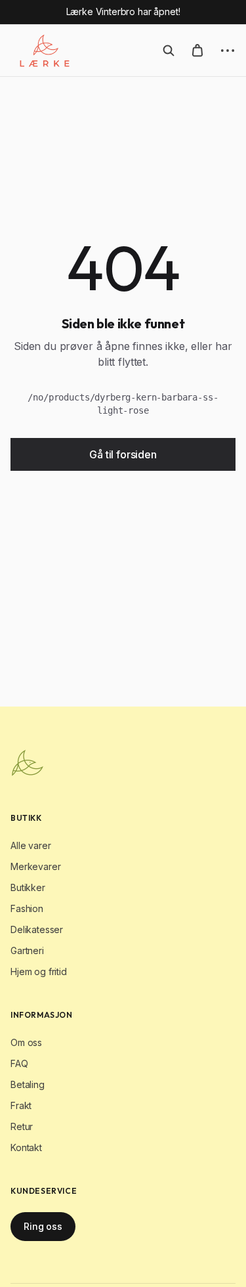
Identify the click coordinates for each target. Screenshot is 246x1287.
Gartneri (27, 950)
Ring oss (43, 1226)
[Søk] (168, 50)
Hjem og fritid (38, 971)
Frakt (20, 1105)
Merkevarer (35, 866)
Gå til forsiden (123, 454)
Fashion (26, 908)
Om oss (26, 1042)
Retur (21, 1126)
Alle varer (30, 845)
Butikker (27, 887)
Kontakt (26, 1147)
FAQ (19, 1063)
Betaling (27, 1084)
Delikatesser (36, 929)
